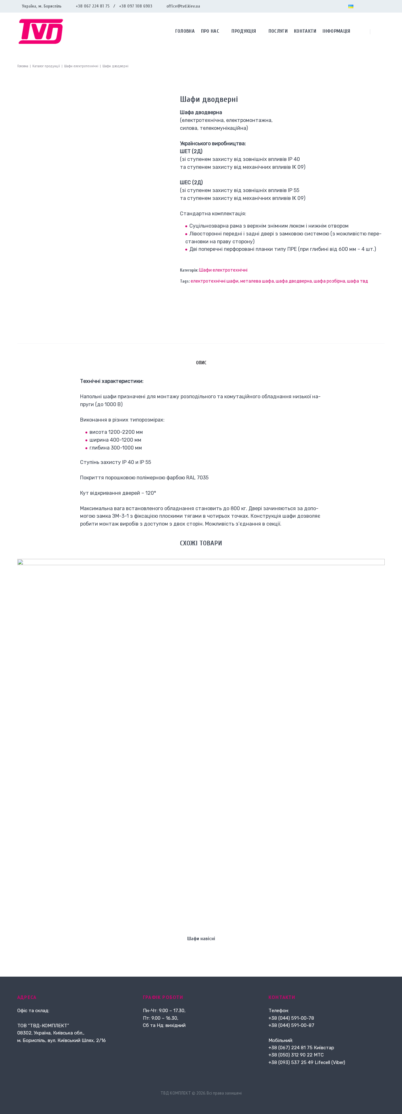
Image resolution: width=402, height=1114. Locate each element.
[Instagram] (372, 6)
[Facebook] (362, 6)
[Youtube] (382, 6)
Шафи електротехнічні (81, 66)
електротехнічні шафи (214, 281)
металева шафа (257, 281)
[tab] (201, 363)
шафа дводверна (294, 281)
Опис (201, 363)
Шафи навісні (201, 938)
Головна (22, 66)
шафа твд (357, 281)
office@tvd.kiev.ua (183, 6)
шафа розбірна (329, 281)
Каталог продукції (46, 66)
